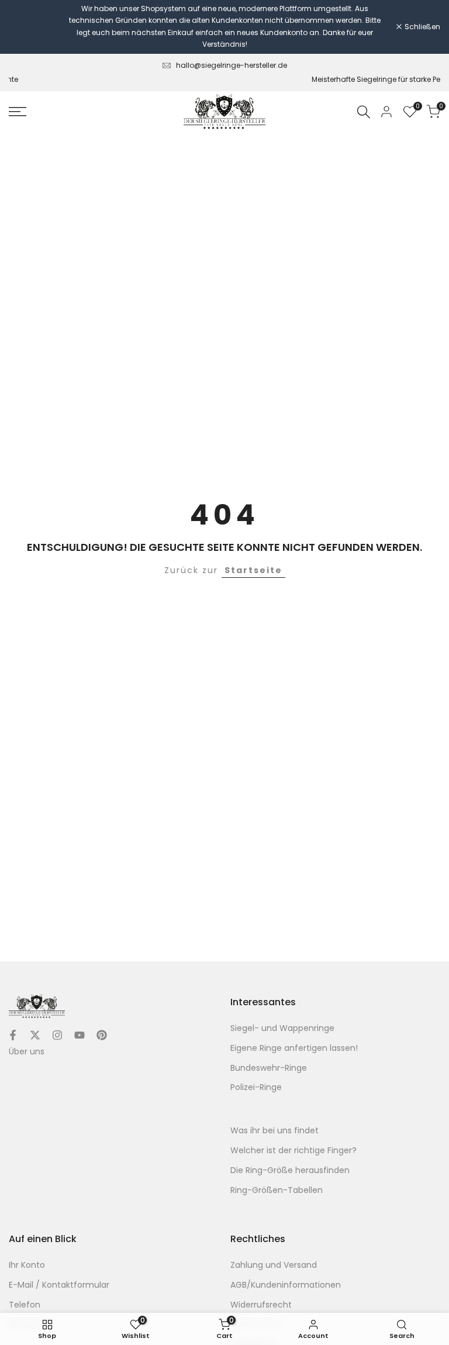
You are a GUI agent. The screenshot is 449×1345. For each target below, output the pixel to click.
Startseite (253, 570)
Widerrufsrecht (261, 1304)
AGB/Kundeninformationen (285, 1285)
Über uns (26, 1051)
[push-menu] (17, 111)
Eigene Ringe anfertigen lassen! (294, 1048)
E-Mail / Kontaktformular (59, 1285)
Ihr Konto (27, 1265)
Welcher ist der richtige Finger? (293, 1150)
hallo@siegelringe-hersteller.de (231, 65)
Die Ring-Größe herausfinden (290, 1170)
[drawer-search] (363, 112)
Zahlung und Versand (273, 1265)
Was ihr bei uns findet (274, 1130)
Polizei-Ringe (256, 1087)
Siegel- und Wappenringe (282, 1028)
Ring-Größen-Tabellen (276, 1190)
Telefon (24, 1304)
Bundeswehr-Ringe (268, 1068)
